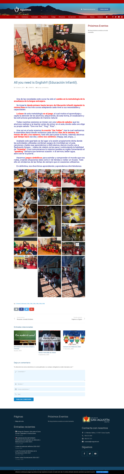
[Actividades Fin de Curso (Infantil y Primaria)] (25, 337)
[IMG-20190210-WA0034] (26, 228)
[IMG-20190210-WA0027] (49, 178)
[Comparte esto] (21, 309)
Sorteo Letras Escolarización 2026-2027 (27, 457)
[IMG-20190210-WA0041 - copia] (49, 246)
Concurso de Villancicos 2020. (72, 347)
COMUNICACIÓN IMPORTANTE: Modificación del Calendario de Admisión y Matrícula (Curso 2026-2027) (27, 440)
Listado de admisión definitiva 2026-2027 (27, 446)
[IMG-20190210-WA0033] (73, 214)
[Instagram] (121, 16)
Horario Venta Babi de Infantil (47, 352)
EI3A (28, 303)
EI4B (37, 303)
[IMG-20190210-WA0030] (49, 196)
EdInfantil (23, 303)
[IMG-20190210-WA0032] (49, 221)
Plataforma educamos (89, 9)
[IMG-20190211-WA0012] (26, 262)
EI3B (31, 303)
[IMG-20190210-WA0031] (73, 196)
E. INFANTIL (31, 87)
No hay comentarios (43, 87)
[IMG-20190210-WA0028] (73, 178)
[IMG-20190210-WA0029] (26, 203)
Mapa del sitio (19, 421)
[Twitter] (115, 16)
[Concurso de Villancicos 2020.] (74, 337)
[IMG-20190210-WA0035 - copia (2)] (73, 233)
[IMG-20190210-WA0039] (26, 246)
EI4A (34, 303)
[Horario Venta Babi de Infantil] (49, 340)
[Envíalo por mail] (16, 309)
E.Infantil (18, 303)
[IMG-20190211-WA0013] (73, 248)
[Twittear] (26, 309)
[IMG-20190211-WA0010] (73, 276)
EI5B (43, 303)
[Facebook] (112, 16)
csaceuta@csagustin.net (92, 441)
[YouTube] (118, 16)
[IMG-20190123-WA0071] (26, 178)
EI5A (40, 303)
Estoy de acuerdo (102, 472)
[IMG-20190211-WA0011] (49, 276)
